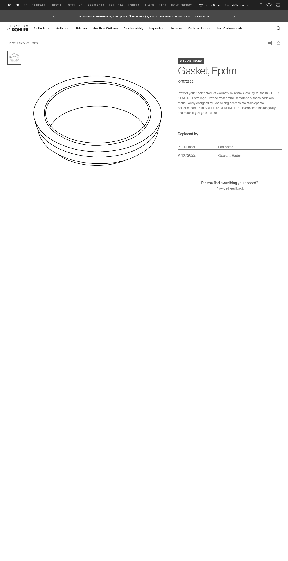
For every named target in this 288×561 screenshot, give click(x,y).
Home (11, 43)
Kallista (116, 5)
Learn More (202, 16)
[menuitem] (43, 28)
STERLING (75, 5)
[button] (14, 58)
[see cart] (278, 5)
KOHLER (13, 5)
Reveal (57, 5)
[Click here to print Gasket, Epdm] (270, 43)
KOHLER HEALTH (36, 5)
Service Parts (28, 43)
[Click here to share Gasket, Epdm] (279, 43)
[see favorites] (269, 5)
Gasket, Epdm (51, 43)
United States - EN (237, 5)
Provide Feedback (230, 188)
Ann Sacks (95, 5)
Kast (163, 5)
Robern (134, 5)
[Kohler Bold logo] (18, 28)
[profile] (261, 5)
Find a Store (212, 5)
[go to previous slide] (54, 16)
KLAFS (149, 5)
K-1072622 (187, 155)
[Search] (279, 28)
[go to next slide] (234, 16)
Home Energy (181, 5)
